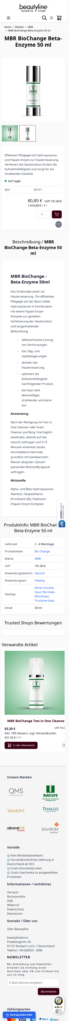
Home (7, 27)
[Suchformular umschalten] (44, 18)
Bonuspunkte (16, 896)
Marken (19, 27)
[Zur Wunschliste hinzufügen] (58, 224)
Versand (12, 892)
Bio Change (42, 551)
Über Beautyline (17, 929)
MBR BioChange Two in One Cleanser (36, 721)
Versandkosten (46, 733)
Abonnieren (48, 991)
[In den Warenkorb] (57, 214)
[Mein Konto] (51, 18)
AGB (10, 901)
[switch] (58, 1011)
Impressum (14, 913)
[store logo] (33, 8)
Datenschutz (15, 909)
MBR (30, 27)
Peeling (40, 580)
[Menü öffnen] (8, 18)
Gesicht (40, 573)
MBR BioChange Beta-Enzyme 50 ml (29, 30)
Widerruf (13, 905)
